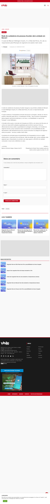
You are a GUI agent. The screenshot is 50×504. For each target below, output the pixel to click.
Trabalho (40, 351)
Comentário (7, 167)
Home (3, 29)
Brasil (28, 353)
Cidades (28, 346)
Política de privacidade (36, 394)
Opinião (28, 355)
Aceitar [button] (5, 501)
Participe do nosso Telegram (12, 370)
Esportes (29, 351)
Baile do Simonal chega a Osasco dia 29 (11, 148)
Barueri (7, 29)
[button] (48, 5)
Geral (39, 353)
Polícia (39, 348)
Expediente (29, 357)
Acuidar (7, 208)
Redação (5, 46)
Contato (40, 355)
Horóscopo (40, 346)
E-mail (5, 192)
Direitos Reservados (5, 359)
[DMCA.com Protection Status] (12, 363)
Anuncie (40, 357)
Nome (5, 184)
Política (28, 348)
